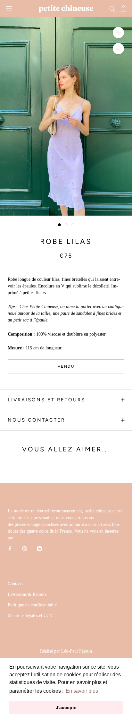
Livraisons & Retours (27, 594)
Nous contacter (36, 420)
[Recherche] (112, 8)
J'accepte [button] (66, 707)
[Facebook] (10, 548)
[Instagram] (24, 548)
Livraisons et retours (46, 400)
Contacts (15, 583)
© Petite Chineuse (66, 643)
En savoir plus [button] (82, 691)
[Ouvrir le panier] (123, 8)
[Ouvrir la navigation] (9, 8)
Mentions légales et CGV (30, 615)
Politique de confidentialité (32, 605)
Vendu (66, 366)
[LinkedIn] (39, 548)
